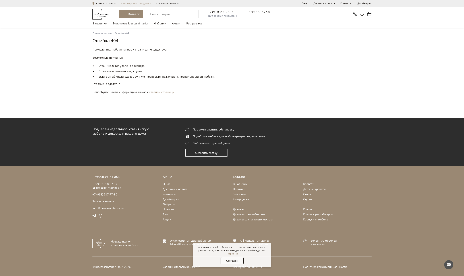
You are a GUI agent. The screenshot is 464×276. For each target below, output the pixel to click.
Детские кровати (314, 189)
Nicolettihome (179, 244)
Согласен (232, 260)
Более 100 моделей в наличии (324, 242)
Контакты (345, 3)
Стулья (307, 199)
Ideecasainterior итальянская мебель (124, 243)
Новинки (239, 189)
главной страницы (162, 92)
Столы (307, 194)
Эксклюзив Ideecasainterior (131, 23)
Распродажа (194, 23)
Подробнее (232, 253)
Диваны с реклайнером (249, 214)
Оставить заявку (206, 153)
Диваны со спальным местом (253, 219)
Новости (168, 209)
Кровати (308, 184)
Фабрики (160, 23)
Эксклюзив (240, 194)
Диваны (238, 209)
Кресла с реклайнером (318, 214)
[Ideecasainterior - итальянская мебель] (100, 14)
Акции (176, 23)
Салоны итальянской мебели (182, 267)
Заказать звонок (103, 201)
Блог (166, 214)
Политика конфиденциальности (325, 267)
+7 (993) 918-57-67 (220, 12)
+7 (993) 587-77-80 (258, 12)
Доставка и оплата (324, 3)
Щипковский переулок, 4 (222, 15)
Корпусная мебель (315, 219)
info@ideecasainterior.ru (108, 208)
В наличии (99, 23)
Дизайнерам (364, 3)
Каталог (134, 14)
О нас (305, 3)
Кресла (307, 209)
